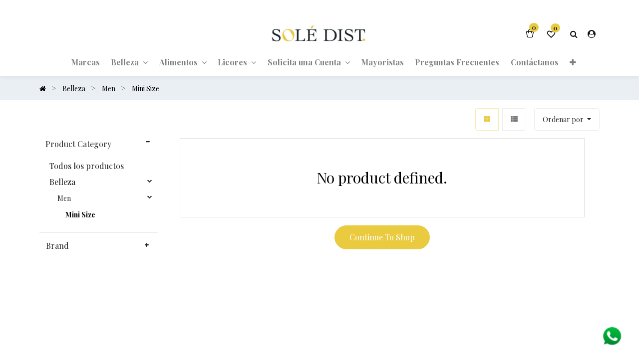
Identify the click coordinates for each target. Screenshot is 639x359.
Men (64, 198)
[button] (573, 61)
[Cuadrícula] (487, 119)
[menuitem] (85, 61)
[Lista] (514, 119)
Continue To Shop (382, 237)
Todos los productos (86, 166)
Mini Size (80, 214)
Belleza (62, 182)
